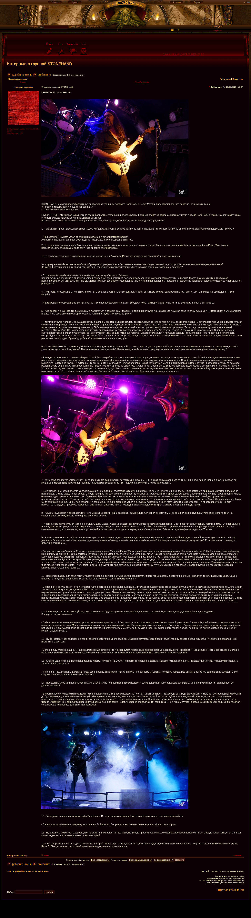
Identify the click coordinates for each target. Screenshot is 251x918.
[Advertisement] (125, 909)
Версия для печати (17, 79)
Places (29, 871)
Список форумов (15, 871)
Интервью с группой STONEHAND (39, 64)
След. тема (237, 79)
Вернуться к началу (17, 855)
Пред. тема (225, 79)
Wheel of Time (42, 871)
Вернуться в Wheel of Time (230, 890)
